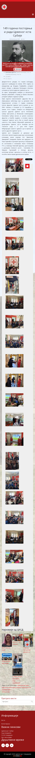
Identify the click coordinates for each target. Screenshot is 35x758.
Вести (3, 720)
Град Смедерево (6, 733)
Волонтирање (5, 724)
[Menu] (33, 14)
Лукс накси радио (6, 737)
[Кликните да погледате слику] (17, 55)
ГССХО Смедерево (7, 735)
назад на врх (6, 692)
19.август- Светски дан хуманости (27, 650)
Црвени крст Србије (7, 731)
